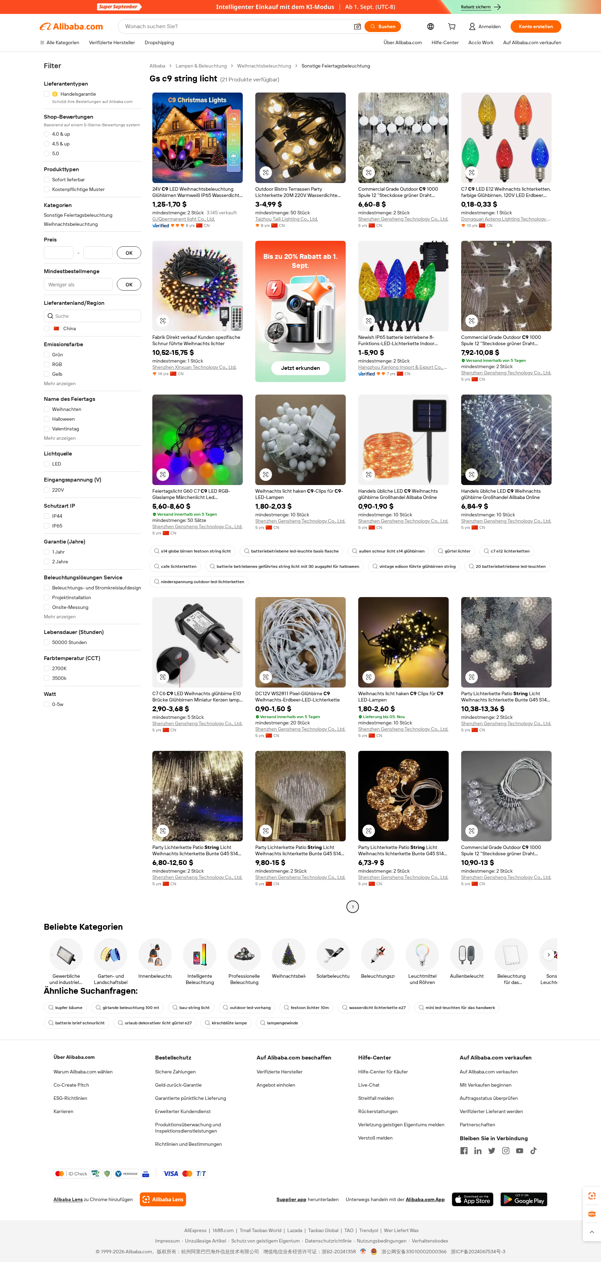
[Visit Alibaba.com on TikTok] (533, 1150)
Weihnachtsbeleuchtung (264, 66)
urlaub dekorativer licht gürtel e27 (158, 1023)
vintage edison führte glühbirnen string (417, 566)
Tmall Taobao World (260, 1230)
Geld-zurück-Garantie (178, 1085)
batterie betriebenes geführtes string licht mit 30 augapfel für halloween (288, 566)
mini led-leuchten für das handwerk (460, 1007)
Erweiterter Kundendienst (183, 1111)
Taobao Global (323, 1230)
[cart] (453, 27)
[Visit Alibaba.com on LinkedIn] (478, 1150)
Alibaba (157, 66)
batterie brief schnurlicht (80, 1023)
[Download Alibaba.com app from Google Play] (523, 1199)
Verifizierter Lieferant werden (491, 1111)
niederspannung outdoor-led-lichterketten (202, 581)
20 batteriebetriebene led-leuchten (511, 566)
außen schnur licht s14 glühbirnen (392, 551)
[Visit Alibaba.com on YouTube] (519, 1150)
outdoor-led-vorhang (250, 1007)
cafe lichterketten (179, 566)
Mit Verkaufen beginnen (486, 1085)
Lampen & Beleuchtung (201, 66)
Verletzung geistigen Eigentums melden (401, 1124)
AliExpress (195, 1230)
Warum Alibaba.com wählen (83, 1071)
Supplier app (291, 1199)
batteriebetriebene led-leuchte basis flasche (295, 551)
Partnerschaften (477, 1124)
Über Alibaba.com (74, 1057)
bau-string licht (194, 1007)
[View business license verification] (363, 1251)
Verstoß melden (375, 1138)
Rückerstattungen (378, 1111)
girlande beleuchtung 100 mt (131, 1007)
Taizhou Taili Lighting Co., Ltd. (286, 219)
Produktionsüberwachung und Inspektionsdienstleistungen (188, 1128)
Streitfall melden (376, 1098)
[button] (357, 26)
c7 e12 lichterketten (510, 551)
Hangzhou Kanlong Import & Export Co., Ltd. (403, 367)
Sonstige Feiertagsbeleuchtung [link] (336, 66)
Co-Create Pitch (71, 1085)
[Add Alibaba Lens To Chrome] (163, 1199)
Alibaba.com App (425, 1199)
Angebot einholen (276, 1085)
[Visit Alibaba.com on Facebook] (464, 1150)
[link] (592, 1196)
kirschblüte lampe (229, 1023)
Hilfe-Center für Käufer (383, 1071)
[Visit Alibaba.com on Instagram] (506, 1150)
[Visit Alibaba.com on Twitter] (492, 1150)
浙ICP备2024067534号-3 (478, 1251)
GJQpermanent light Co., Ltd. (183, 219)
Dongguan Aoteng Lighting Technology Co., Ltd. (506, 219)
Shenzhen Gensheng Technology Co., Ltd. (403, 219)
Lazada (294, 1230)
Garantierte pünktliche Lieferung (190, 1098)
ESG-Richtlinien (70, 1098)
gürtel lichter (458, 551)
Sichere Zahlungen (175, 1071)
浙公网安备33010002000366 (414, 1251)
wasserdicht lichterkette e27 (377, 1007)
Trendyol (368, 1230)
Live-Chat (368, 1085)
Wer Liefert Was (401, 1230)
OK (129, 253)
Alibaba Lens (68, 1199)
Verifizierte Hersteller (280, 1071)
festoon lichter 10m (310, 1007)
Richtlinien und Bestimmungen (188, 1144)
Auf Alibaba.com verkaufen (489, 1071)
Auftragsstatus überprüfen (489, 1098)
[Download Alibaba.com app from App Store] (473, 1199)
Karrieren (63, 1111)
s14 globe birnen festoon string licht (196, 551)
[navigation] (92, 487)
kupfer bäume (68, 1007)
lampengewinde (282, 1023)
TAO (348, 1230)
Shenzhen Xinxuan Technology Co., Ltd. (194, 367)
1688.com (223, 1230)
